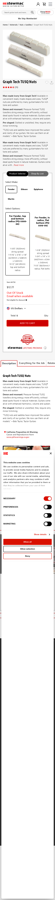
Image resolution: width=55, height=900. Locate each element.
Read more (19, 165)
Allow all (27, 542)
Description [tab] (9, 363)
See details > (45, 347)
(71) (16, 87)
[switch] (48, 507)
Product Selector (17, 173)
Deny (27, 556)
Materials (13, 25)
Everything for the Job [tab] (32, 363)
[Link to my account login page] (38, 4)
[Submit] (33, 12)
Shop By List (37, 173)
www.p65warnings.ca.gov (17, 437)
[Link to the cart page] (44, 4)
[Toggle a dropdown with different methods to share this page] (51, 82)
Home (5, 25)
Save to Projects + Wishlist (47, 82)
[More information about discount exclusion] (26, 300)
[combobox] (18, 12)
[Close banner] (51, 453)
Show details (40, 534)
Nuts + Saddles (26, 25)
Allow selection (27, 549)
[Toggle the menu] (50, 4)
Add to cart (27, 323)
